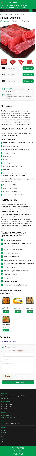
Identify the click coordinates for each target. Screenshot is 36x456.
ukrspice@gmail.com (9, 417)
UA (26, 2)
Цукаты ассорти (6, 324)
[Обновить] (15, 376)
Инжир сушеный (30, 306)
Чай (2, 441)
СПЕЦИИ (3, 5)
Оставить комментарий (8, 341)
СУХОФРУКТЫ (13, 7)
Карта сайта (4, 398)
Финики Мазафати (18, 306)
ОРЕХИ (3, 7)
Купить (6, 311)
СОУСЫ (23, 5)
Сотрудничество (6, 415)
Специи (3, 430)
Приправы (4, 432)
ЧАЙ (23, 7)
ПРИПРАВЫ (13, 5)
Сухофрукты (5, 439)
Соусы (3, 434)
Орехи (3, 437)
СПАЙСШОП (13, 2)
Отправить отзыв (19, 382)
